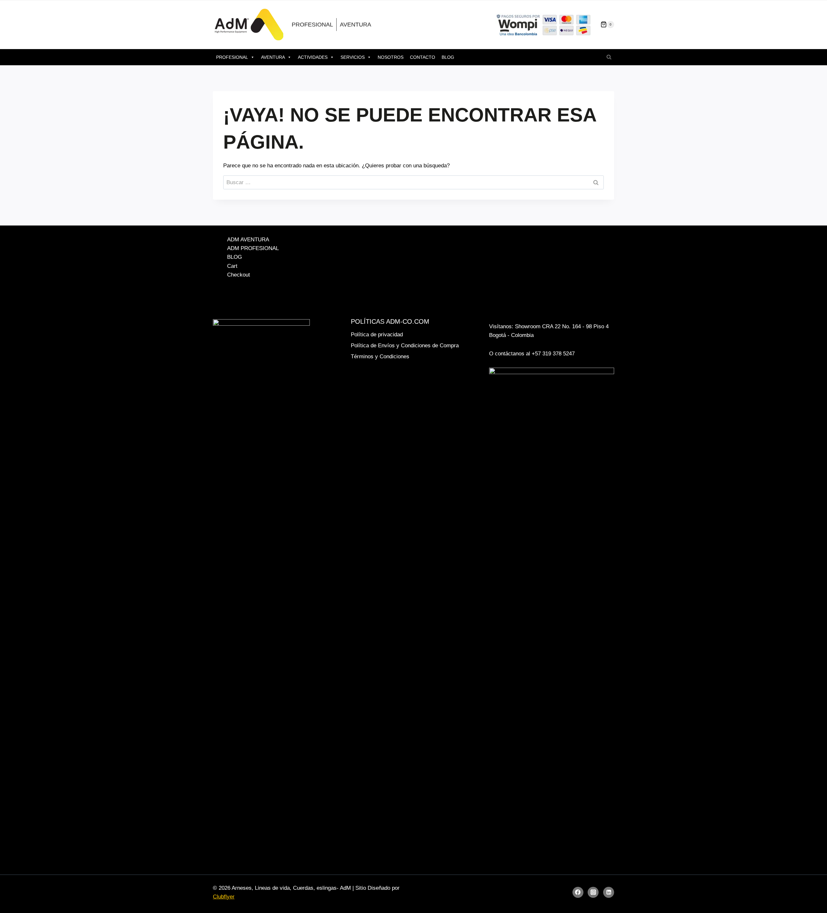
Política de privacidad (377, 334)
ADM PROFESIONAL (253, 248)
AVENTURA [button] (273, 57)
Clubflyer (224, 897)
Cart (232, 266)
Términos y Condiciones (380, 356)
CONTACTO (422, 57)
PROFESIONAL (312, 24)
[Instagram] (593, 892)
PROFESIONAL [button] (232, 57)
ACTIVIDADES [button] (313, 57)
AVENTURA (355, 24)
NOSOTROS (390, 57)
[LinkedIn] (608, 892)
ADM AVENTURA (248, 239)
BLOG (448, 57)
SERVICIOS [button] (352, 57)
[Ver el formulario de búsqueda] (609, 57)
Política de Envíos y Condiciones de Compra (405, 345)
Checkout (238, 275)
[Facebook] (577, 892)
